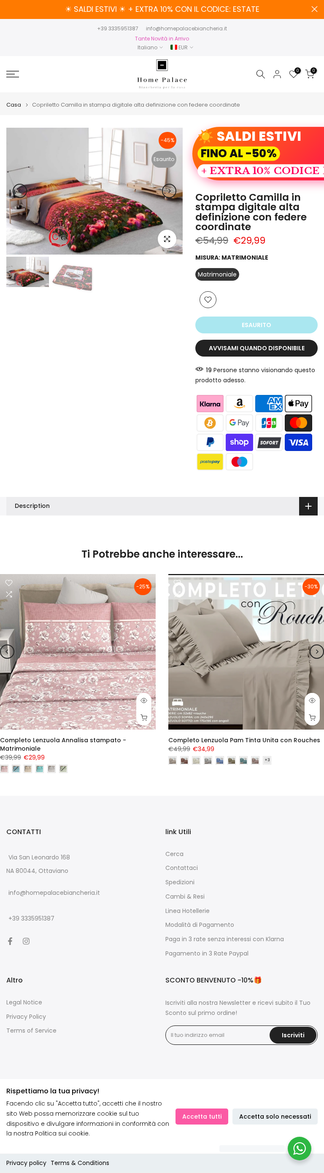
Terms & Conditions (80, 1163)
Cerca (174, 854)
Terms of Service (31, 1031)
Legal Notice (24, 1003)
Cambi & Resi (185, 897)
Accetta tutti (201, 1116)
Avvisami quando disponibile (257, 348)
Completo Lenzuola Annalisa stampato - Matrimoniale (63, 744)
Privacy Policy (26, 1017)
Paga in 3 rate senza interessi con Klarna (224, 939)
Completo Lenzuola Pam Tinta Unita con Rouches (244, 740)
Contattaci (181, 868)
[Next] (169, 191)
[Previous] (20, 191)
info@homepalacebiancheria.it (186, 28)
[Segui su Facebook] (10, 941)
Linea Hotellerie (187, 911)
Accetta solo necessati (275, 1116)
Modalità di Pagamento (199, 925)
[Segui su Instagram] (26, 941)
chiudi (9, 9)
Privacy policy (26, 1163)
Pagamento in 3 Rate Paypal (206, 954)
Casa (13, 104)
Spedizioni (179, 882)
